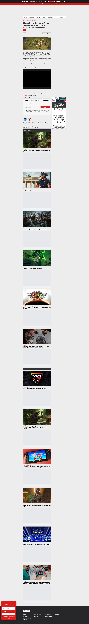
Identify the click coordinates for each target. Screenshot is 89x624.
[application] (37, 79)
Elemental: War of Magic (33, 20)
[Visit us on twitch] (51, 1)
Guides (50, 3)
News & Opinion (37, 3)
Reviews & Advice (44, 3)
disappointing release (41, 93)
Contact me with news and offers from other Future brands (9, 611)
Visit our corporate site (56, 607)
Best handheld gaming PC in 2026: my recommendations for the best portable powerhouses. (59, 126)
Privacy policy (57, 614)
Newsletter (58, 3)
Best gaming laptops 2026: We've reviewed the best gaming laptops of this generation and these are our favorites (59, 110)
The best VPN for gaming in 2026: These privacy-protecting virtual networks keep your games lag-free (59, 105)
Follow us (44, 33)
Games (26, 3)
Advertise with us (36, 616)
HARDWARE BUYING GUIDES (55, 98)
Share (25, 33)
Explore (63, 3)
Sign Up (8, 613)
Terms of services (36, 109)
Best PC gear (39, 17)
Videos (54, 3)
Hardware (31, 3)
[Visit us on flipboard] (53, 1)
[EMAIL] (30, 120)
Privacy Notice (28, 110)
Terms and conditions (47, 614)
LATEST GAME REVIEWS (62, 98)
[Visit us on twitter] (47, 1)
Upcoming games (50, 17)
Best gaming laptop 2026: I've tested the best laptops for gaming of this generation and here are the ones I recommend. (59, 121)
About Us (24, 614)
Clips (56, 17)
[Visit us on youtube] (50, 1)
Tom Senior (28, 29)
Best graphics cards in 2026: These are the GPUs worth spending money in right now (59, 116)
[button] (66, 1)
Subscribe (57, 1)
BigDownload (27, 97)
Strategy (28, 20)
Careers (56, 616)
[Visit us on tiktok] (54, 1)
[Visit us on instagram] (48, 1)
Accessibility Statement (48, 616)
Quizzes (61, 17)
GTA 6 (44, 17)
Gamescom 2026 (31, 17)
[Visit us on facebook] (45, 1)
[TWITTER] (28, 120)
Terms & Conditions (8, 617)
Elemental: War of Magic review (38, 94)
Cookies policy (25, 616)
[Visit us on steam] (44, 1)
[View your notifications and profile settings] (65, 1)
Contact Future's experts (37, 614)
